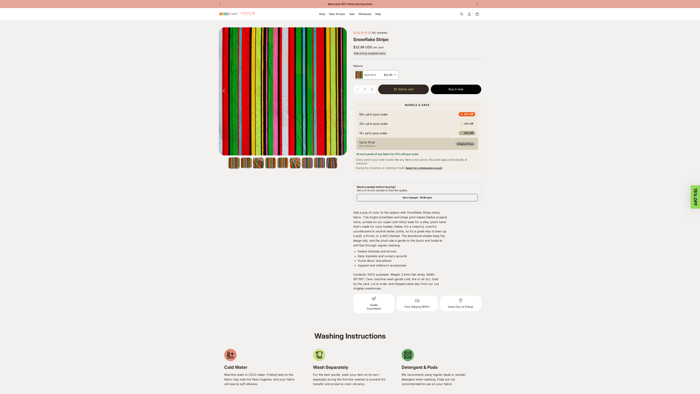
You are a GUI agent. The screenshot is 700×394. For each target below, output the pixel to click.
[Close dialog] (264, 145)
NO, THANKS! (304, 221)
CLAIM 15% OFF (304, 209)
